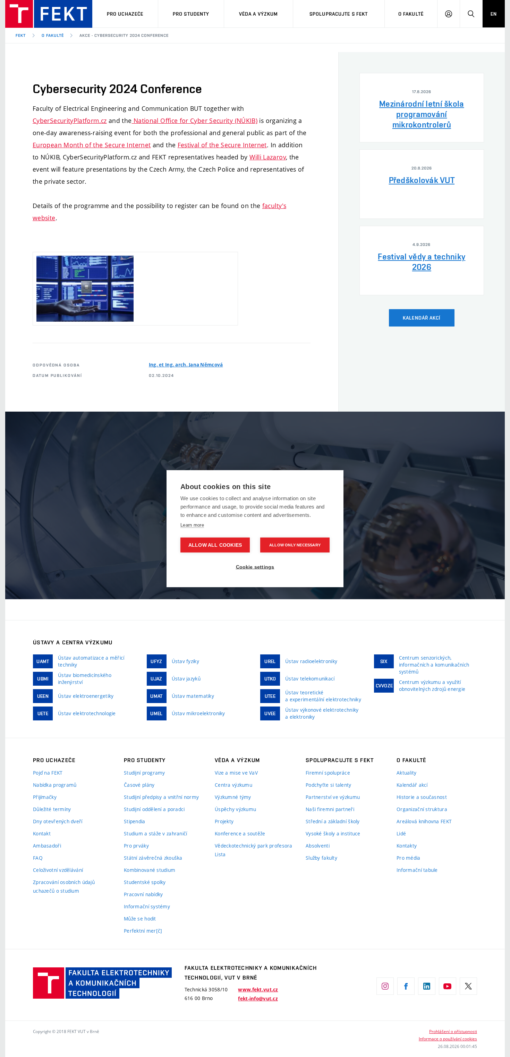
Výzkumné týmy (233, 797)
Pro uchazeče (125, 14)
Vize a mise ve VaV (236, 772)
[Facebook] (406, 986)
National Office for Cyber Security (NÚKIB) (195, 120)
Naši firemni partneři (330, 809)
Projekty (224, 821)
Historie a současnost (422, 797)
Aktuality (407, 772)
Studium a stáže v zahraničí (155, 833)
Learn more (192, 524)
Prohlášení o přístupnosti (453, 1031)
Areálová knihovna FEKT (424, 821)
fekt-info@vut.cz (258, 999)
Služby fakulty (321, 857)
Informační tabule (417, 870)
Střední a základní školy (333, 821)
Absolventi (318, 845)
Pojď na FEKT (47, 772)
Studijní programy (144, 772)
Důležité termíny (52, 809)
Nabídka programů (54, 785)
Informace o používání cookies (448, 1038)
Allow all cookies (215, 544)
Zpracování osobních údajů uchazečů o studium (64, 886)
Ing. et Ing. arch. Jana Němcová (186, 365)
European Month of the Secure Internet (92, 145)
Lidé (401, 833)
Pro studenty (191, 14)
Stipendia (134, 821)
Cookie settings (255, 566)
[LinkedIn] (426, 986)
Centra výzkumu (233, 785)
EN (494, 14)
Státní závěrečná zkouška (153, 857)
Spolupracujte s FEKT (338, 14)
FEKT (21, 35)
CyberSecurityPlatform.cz (70, 120)
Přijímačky (45, 797)
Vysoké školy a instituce (333, 833)
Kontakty (407, 845)
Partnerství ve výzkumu (333, 797)
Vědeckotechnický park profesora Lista (253, 850)
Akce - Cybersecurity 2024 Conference (124, 35)
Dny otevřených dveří (58, 821)
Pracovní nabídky (143, 894)
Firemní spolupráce (328, 772)
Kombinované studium (149, 870)
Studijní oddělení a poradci (154, 809)
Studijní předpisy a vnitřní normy (161, 797)
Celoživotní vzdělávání (58, 870)
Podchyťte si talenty (328, 785)
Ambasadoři (47, 845)
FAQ (38, 857)
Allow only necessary (295, 545)
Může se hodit (140, 918)
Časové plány (139, 785)
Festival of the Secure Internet (222, 145)
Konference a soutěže (240, 833)
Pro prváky (136, 845)
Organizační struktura (422, 809)
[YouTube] (447, 986)
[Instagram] (385, 986)
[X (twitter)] (468, 986)
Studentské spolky (145, 882)
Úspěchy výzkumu (235, 809)
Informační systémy (147, 906)
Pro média (408, 857)
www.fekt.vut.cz (258, 989)
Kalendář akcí (412, 785)
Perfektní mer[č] (143, 930)
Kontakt (42, 833)
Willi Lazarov (267, 157)
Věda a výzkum (258, 14)
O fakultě (411, 14)
